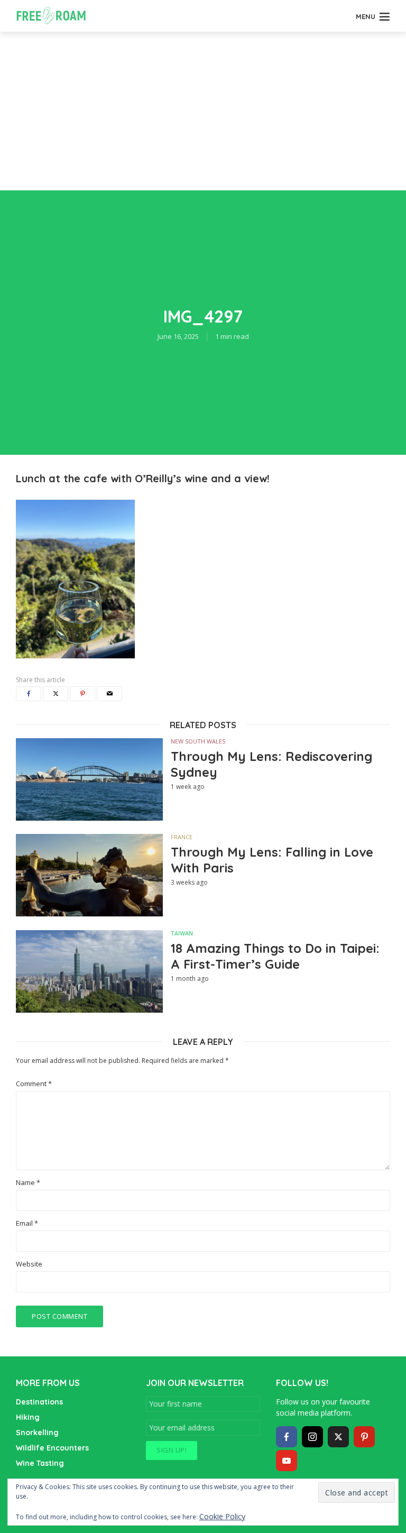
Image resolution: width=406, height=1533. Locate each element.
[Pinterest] (364, 1436)
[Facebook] (286, 1436)
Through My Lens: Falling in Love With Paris (272, 860)
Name (28, 1182)
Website (29, 1264)
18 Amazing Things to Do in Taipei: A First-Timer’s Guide (275, 956)
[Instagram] (312, 1436)
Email (27, 1223)
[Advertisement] (203, 111)
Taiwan (182, 933)
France (181, 837)
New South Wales (198, 741)
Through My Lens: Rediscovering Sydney (271, 764)
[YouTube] (286, 1460)
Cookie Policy (222, 1516)
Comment (34, 1083)
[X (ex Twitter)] (338, 1436)
